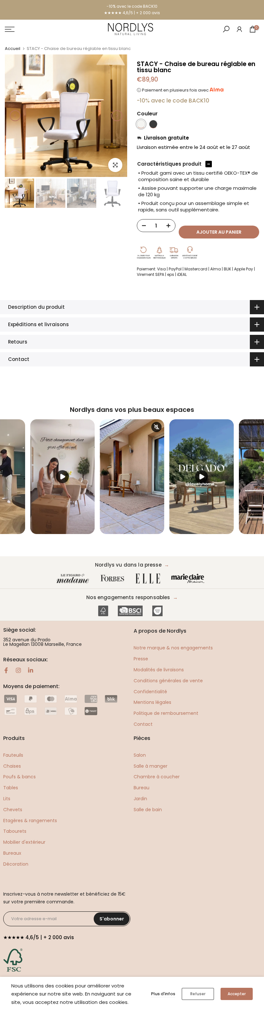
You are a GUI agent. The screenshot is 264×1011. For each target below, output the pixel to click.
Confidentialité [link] (150, 691)
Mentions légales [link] (152, 702)
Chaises (12, 766)
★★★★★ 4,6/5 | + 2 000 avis (132, 12)
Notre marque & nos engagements (173, 648)
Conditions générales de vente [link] (168, 680)
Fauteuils (13, 755)
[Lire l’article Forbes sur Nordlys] (113, 578)
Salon (140, 755)
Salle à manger (150, 766)
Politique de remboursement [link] (166, 713)
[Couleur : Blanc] (141, 124)
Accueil (12, 48)
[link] (239, 28)
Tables (10, 787)
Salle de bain (148, 809)
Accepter (237, 993)
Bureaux (12, 853)
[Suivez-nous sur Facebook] (6, 670)
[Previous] (15, 115)
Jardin (140, 798)
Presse (141, 659)
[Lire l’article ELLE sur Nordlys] (149, 578)
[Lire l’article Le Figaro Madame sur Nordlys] (74, 578)
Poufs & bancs (19, 776)
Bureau (141, 787)
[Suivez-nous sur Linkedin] (30, 670)
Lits (6, 798)
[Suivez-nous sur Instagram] (18, 670)
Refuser (197, 993)
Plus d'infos (163, 994)
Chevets (12, 809)
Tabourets (14, 831)
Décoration (15, 864)
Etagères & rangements (30, 820)
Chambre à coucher (157, 776)
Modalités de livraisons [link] (159, 669)
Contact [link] (143, 724)
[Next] (116, 115)
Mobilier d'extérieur (24, 842)
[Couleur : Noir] (153, 124)
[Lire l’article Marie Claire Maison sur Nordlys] (189, 578)
